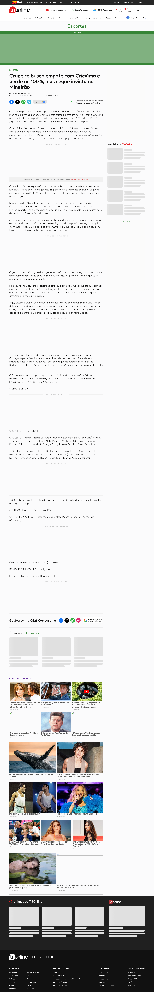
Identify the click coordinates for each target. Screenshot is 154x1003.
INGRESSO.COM (32, 2)
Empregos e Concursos (92, 18)
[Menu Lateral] (143, 10)
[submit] (138, 10)
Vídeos (108, 18)
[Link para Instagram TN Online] (46, 957)
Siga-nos (38, 102)
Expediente (103, 979)
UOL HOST (43, 2)
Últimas (118, 18)
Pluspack (131, 985)
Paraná (51, 18)
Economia (30, 988)
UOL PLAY (69, 2)
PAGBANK (52, 2)
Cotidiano (13, 985)
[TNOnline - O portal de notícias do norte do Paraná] (19, 10)
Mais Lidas (13, 972)
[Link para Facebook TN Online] (34, 957)
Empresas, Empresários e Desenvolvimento (69, 979)
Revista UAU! (74, 18)
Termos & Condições (107, 985)
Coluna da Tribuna (59, 972)
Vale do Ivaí (39, 18)
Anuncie (102, 975)
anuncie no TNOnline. (79, 179)
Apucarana (13, 18)
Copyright (103, 982)
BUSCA (116, 2)
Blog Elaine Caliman (59, 982)
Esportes (77, 26)
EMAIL (140, 2)
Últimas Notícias (32, 972)
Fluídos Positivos (58, 975)
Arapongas (26, 18)
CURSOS (61, 2)
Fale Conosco (104, 972)
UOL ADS (78, 2)
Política (61, 18)
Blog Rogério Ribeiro (60, 985)
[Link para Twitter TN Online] (40, 957)
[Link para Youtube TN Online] (52, 957)
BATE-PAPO (128, 2)
